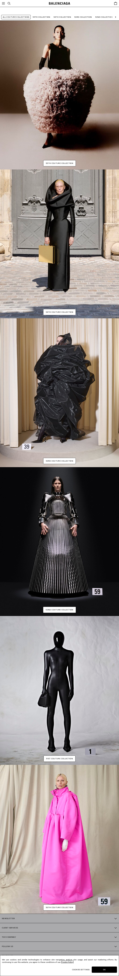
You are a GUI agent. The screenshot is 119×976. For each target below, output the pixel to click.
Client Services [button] (10, 928)
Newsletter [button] (8, 918)
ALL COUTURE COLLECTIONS (16, 17)
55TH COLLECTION (41, 17)
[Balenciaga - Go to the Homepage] (59, 3)
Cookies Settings (81, 969)
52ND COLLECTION (104, 17)
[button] (115, 17)
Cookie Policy (67, 962)
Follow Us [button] (7, 946)
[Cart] (115, 3)
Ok (104, 969)
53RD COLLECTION (83, 17)
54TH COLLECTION (62, 17)
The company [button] (9, 937)
